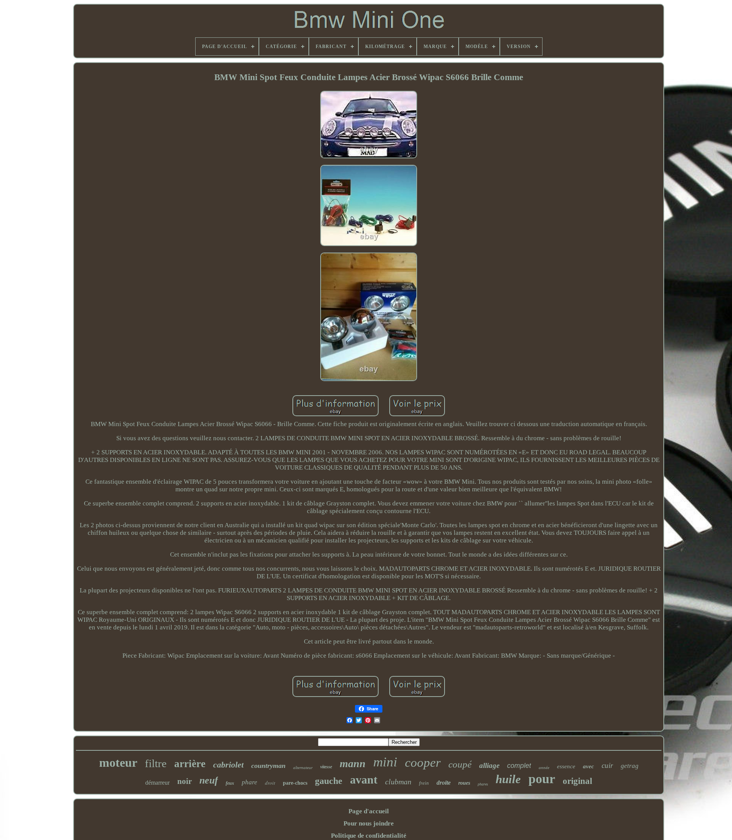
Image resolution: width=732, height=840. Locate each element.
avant (363, 779)
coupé (460, 764)
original (577, 781)
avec (588, 766)
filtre (156, 763)
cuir (607, 765)
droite (444, 782)
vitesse (326, 766)
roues (464, 783)
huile (508, 779)
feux (230, 783)
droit (270, 782)
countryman (268, 765)
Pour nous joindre (369, 823)
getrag (630, 765)
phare (249, 782)
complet (519, 765)
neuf (208, 780)
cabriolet (228, 764)
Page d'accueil (368, 811)
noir (184, 781)
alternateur (303, 767)
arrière (189, 763)
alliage (489, 765)
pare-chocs (295, 783)
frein (424, 783)
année (544, 767)
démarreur (157, 782)
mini (385, 762)
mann (353, 763)
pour (541, 779)
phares (483, 784)
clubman (398, 781)
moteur (118, 762)
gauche (328, 781)
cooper (423, 762)
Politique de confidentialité (368, 835)
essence (566, 766)
